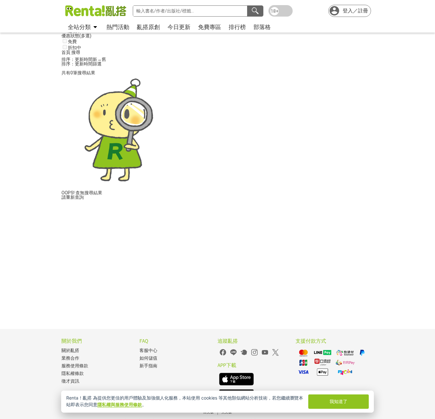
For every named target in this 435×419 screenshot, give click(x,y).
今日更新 (179, 27)
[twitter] (275, 354)
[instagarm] (254, 354)
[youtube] (265, 354)
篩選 (97, 64)
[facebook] (223, 354)
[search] (255, 11)
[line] (233, 354)
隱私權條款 (72, 373)
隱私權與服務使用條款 (119, 404)
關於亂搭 (70, 350)
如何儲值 (148, 358)
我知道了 (338, 401)
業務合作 (70, 358)
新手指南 (148, 366)
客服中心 (148, 350)
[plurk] (244, 354)
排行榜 (237, 27)
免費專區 (209, 27)
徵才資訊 (70, 381)
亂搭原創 (148, 27)
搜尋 (75, 52)
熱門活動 (117, 27)
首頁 (66, 52)
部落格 (262, 27)
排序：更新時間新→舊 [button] (83, 59)
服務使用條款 (74, 366)
